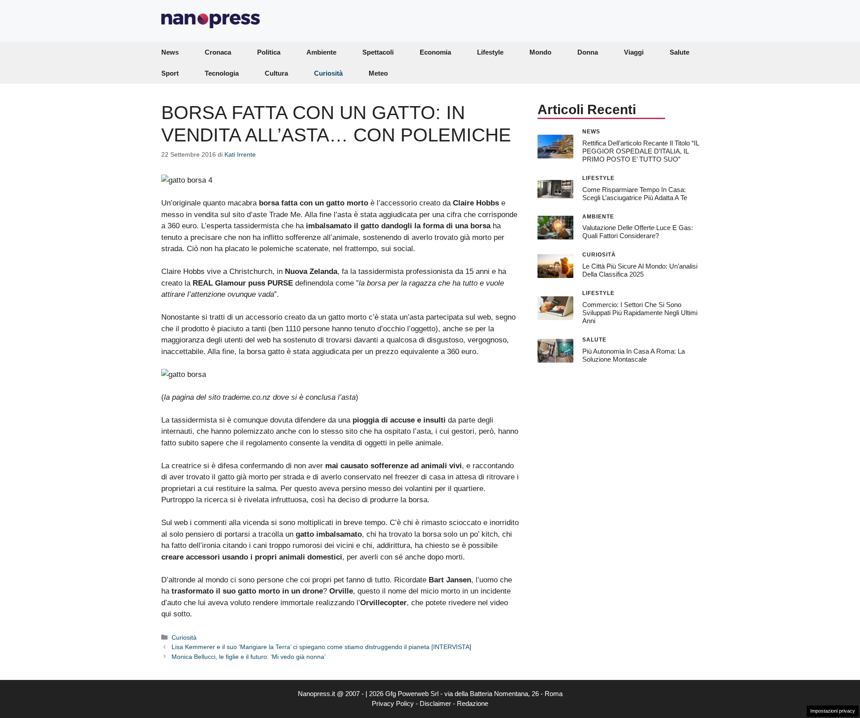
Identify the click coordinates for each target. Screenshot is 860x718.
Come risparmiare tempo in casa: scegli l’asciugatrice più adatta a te (634, 193)
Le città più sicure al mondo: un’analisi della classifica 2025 (639, 270)
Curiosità (328, 73)
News (170, 52)
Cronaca (218, 52)
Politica (268, 52)
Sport (170, 73)
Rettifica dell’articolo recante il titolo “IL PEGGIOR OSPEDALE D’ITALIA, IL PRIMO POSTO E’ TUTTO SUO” (640, 150)
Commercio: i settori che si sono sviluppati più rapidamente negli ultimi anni (639, 313)
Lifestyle (490, 52)
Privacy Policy (393, 703)
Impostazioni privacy (832, 711)
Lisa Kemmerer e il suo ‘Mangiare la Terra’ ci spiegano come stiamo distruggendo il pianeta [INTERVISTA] (321, 646)
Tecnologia (222, 73)
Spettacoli (378, 52)
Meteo (378, 73)
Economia (435, 52)
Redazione (472, 703)
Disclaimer (435, 703)
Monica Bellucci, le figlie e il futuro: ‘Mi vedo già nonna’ (249, 656)
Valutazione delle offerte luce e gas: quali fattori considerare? (637, 231)
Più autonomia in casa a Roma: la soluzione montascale (633, 355)
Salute (679, 52)
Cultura (276, 73)
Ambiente (321, 52)
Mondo (540, 52)
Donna (587, 52)
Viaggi (634, 52)
